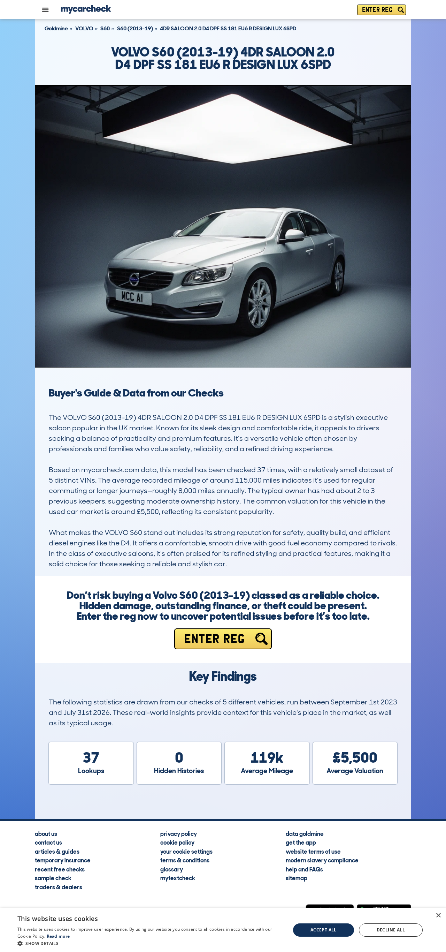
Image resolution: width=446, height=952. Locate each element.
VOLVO (84, 28)
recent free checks (60, 869)
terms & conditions (184, 859)
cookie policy (177, 842)
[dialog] (223, 930)
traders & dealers (58, 886)
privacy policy (178, 833)
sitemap (296, 877)
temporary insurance (63, 859)
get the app (301, 842)
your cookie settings (186, 851)
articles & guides (57, 851)
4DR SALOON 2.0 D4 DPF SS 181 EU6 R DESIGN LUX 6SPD (228, 28)
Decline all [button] (391, 930)
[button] (150, 943)
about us (46, 833)
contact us (48, 842)
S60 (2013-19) (135, 28)
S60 (105, 28)
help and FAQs (304, 869)
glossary (171, 869)
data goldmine (305, 833)
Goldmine (56, 28)
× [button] (438, 915)
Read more (58, 936)
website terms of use (313, 851)
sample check (53, 877)
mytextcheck (177, 877)
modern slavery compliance (322, 859)
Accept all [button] (323, 930)
